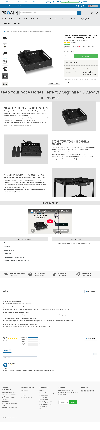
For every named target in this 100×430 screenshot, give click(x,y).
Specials (16, 23)
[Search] (79, 13)
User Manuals (43, 406)
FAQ (9, 5)
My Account (24, 393)
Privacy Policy (43, 397)
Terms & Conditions (45, 395)
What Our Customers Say (46, 393)
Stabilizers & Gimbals (9, 19)
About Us (41, 390)
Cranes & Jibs (23, 19)
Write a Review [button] (91, 338)
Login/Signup (24, 390)
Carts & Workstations (52, 19)
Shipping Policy (43, 399)
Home (4, 31)
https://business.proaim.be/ (70, 2)
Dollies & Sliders (36, 19)
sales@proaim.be (9, 407)
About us (4, 5)
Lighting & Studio (86, 19)
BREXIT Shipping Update (46, 402)
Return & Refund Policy (45, 404)
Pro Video (74, 19)
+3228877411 (7, 398)
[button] (76, 13)
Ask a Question (91, 291)
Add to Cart (86, 56)
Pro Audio (65, 19)
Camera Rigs (6, 23)
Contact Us (24, 395)
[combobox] (48, 13)
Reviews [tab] (6, 350)
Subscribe (73, 402)
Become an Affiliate (16, 5)
